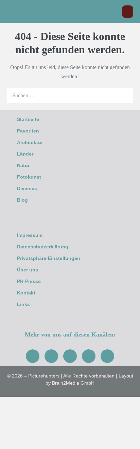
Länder (25, 154)
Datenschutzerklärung (42, 246)
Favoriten (28, 131)
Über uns (27, 269)
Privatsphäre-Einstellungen (48, 258)
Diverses (27, 188)
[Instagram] (51, 356)
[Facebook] (32, 356)
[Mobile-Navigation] (127, 11)
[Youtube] (70, 356)
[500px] (107, 356)
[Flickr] (88, 356)
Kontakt (26, 292)
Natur (23, 165)
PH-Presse (29, 281)
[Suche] (124, 95)
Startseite (28, 119)
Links (23, 304)
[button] (113, 12)
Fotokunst (29, 177)
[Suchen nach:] (70, 95)
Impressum (29, 235)
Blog (22, 200)
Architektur (30, 142)
